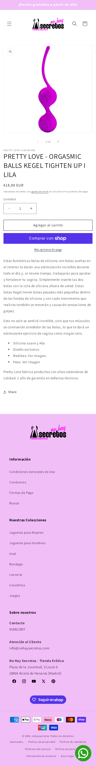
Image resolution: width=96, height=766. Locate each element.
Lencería (15, 575)
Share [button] (12, 392)
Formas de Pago (21, 493)
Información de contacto (41, 756)
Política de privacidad (41, 741)
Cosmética (17, 585)
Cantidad (9, 199)
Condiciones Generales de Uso (32, 472)
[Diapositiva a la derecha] (58, 141)
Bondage (16, 564)
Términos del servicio (38, 749)
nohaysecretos (41, 736)
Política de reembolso (73, 741)
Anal (12, 554)
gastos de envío (40, 191)
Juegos (14, 595)
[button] (9, 24)
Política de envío (65, 749)
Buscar (14, 503)
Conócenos (17, 482)
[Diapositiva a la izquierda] (38, 141)
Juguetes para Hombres (27, 543)
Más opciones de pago (48, 249)
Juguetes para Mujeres (26, 532)
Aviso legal (67, 756)
